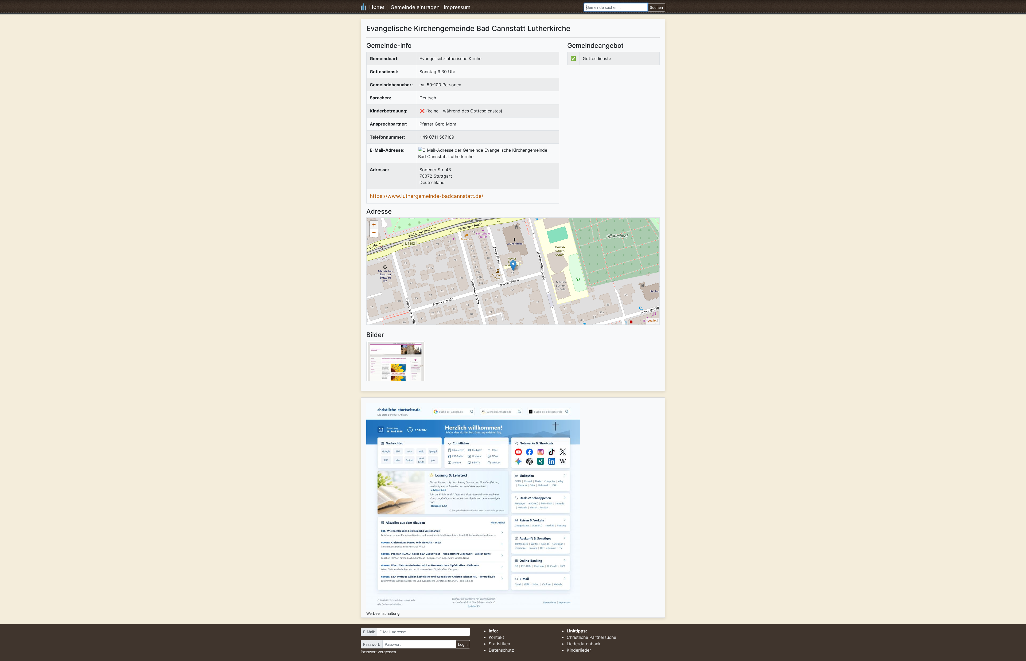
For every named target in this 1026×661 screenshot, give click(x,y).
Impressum (457, 7)
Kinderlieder (579, 650)
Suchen (656, 7)
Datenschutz (501, 650)
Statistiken (499, 643)
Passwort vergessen (378, 652)
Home (375, 7)
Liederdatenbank (584, 643)
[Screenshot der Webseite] (395, 363)
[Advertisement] (612, 113)
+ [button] (374, 224)
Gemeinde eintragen (415, 7)
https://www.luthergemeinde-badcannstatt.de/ (426, 196)
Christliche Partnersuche (591, 637)
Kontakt (496, 637)
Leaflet (652, 320)
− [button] (374, 232)
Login (463, 644)
